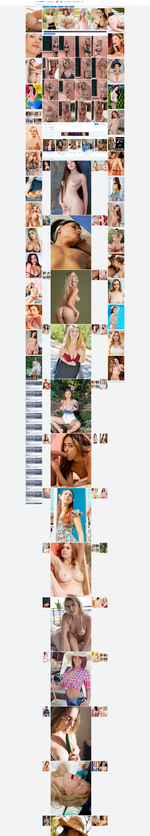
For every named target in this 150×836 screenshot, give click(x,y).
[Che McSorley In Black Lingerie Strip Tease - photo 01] (67, 46)
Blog (82, 1)
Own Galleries (50, 1)
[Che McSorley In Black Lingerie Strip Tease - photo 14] (83, 111)
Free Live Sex (53, 6)
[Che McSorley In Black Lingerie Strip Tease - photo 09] (67, 89)
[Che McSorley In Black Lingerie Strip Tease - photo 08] (50, 89)
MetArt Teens (44, 4)
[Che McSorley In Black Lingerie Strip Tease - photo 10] (83, 89)
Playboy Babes (48, 4)
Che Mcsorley (51, 127)
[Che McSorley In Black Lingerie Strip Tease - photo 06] (83, 68)
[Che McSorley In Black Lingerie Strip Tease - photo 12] (50, 111)
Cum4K (66, 6)
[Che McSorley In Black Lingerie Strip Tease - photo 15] (99, 111)
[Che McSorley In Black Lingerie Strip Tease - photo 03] (99, 46)
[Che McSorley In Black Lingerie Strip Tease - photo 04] (50, 68)
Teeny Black (71, 6)
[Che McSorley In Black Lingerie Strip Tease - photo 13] (67, 111)
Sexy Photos (46, 6)
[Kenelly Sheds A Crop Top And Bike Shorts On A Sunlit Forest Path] (50, 19)
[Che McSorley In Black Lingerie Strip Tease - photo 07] (99, 68)
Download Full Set (50, 33)
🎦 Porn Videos (60, 6)
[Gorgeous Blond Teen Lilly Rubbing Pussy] (83, 19)
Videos (57, 2)
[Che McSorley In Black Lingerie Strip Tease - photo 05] (67, 68)
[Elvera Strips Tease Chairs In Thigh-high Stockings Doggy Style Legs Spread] (67, 19)
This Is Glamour (51, 129)
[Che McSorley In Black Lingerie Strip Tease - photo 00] (50, 46)
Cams (61, 2)
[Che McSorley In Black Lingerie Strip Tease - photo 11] (99, 89)
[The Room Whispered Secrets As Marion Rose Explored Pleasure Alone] (99, 19)
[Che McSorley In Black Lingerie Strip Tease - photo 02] (83, 46)
